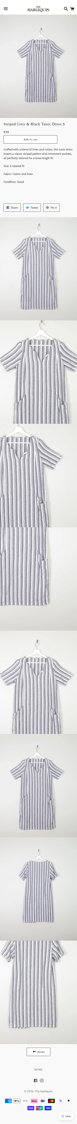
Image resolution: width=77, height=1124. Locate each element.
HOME (38, 1069)
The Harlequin (43, 1091)
